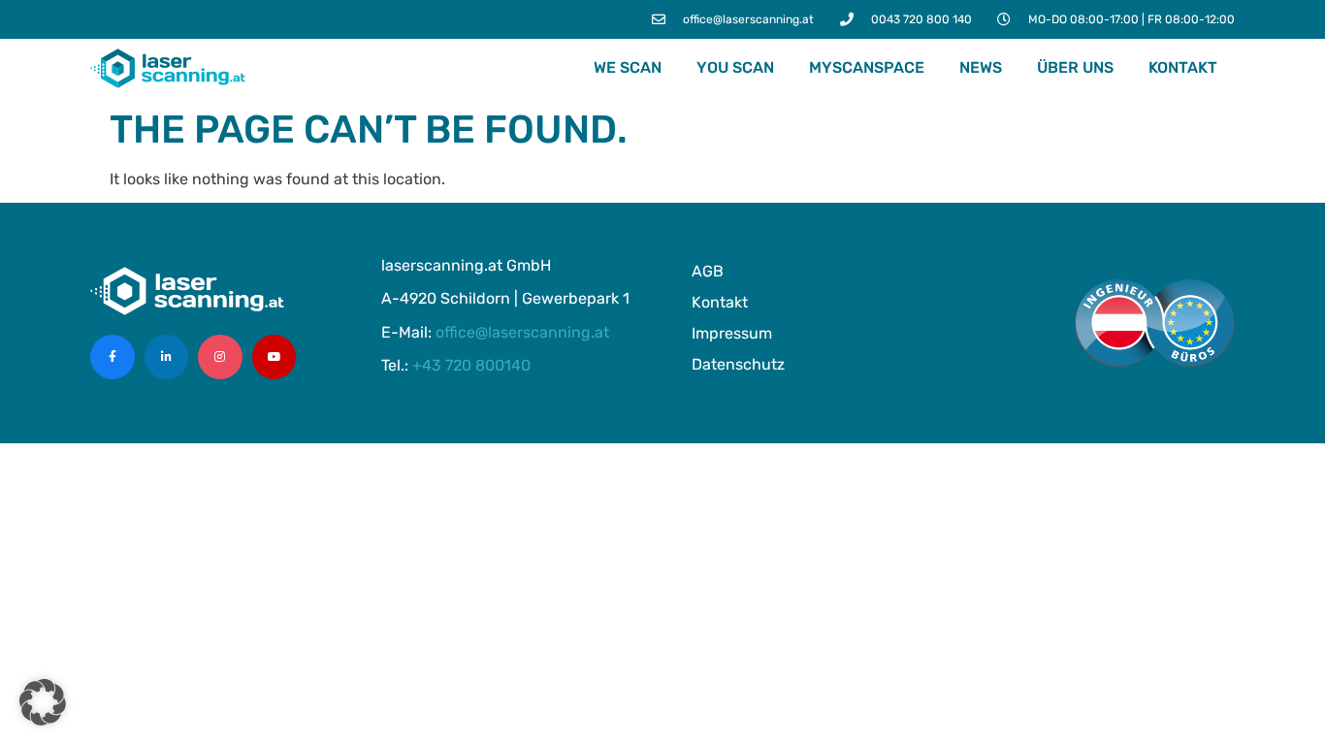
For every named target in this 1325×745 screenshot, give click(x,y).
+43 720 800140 (471, 365)
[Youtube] (274, 357)
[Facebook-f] (112, 357)
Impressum (732, 333)
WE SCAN (628, 67)
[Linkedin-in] (167, 357)
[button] (42, 702)
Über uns (1075, 67)
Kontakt (1182, 67)
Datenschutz (738, 364)
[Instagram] (220, 357)
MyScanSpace (866, 67)
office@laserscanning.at (522, 332)
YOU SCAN (735, 67)
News (980, 67)
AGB (708, 271)
